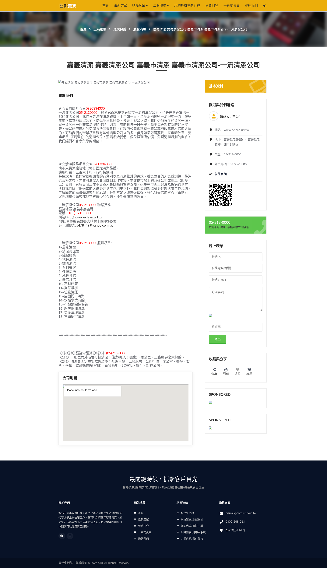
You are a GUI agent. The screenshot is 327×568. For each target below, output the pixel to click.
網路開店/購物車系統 (193, 532)
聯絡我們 (251, 5)
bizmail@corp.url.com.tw (241, 513)
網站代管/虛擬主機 (192, 526)
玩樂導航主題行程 (187, 5)
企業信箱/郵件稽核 (192, 539)
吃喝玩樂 (139, 5)
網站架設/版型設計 (192, 519)
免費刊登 (211, 5)
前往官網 (221, 174)
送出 (218, 339)
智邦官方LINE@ (235, 530)
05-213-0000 (219, 222)
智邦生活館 (187, 513)
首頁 (105, 5)
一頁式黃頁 (231, 5)
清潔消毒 (139, 29)
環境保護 (119, 29)
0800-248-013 (235, 521)
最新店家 (120, 5)
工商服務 (160, 5)
